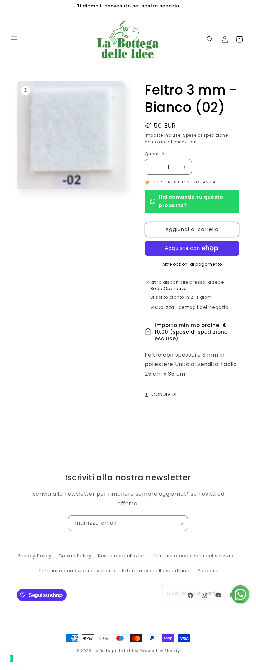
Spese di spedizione (205, 135)
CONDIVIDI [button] (163, 394)
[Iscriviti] (180, 523)
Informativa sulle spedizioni (156, 570)
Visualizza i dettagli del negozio (189, 307)
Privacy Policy (35, 555)
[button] (14, 39)
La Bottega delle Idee (116, 650)
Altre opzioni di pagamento (192, 264)
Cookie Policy (75, 555)
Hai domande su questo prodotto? (191, 201)
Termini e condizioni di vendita (77, 570)
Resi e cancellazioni (122, 555)
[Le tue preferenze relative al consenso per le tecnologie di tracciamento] (11, 658)
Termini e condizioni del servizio (194, 555)
